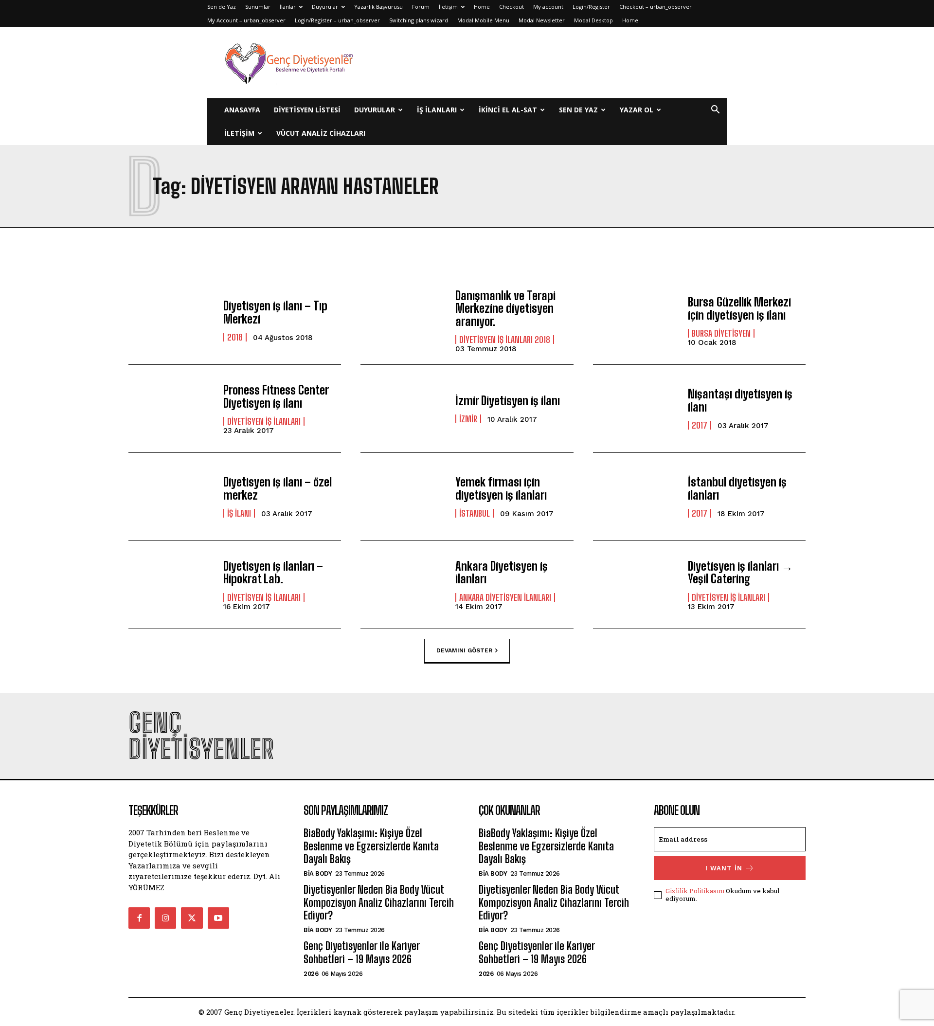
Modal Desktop (593, 20)
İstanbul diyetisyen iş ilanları (737, 488)
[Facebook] (139, 918)
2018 (235, 337)
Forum (421, 6)
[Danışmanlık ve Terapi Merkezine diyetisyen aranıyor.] (403, 321)
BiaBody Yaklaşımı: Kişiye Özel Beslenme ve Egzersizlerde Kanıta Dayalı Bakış (371, 846)
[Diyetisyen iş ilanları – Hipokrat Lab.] (171, 585)
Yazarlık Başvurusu (378, 6)
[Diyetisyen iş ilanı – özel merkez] (171, 497)
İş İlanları (437, 109)
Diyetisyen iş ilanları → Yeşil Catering (740, 572)
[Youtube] (218, 918)
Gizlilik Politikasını (694, 890)
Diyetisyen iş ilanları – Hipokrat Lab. (273, 572)
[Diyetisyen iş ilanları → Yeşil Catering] (635, 585)
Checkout (511, 6)
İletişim (448, 6)
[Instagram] (165, 918)
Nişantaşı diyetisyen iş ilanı (740, 400)
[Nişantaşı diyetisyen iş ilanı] (635, 409)
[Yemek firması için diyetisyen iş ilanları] (403, 497)
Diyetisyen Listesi (307, 109)
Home (482, 6)
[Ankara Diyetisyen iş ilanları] (403, 585)
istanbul (474, 513)
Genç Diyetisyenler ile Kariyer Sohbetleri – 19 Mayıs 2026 (361, 952)
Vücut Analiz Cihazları (320, 133)
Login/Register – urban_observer (337, 20)
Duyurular (325, 6)
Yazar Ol (636, 109)
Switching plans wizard (418, 20)
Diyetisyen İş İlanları (264, 421)
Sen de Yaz (221, 6)
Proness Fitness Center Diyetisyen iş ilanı (275, 396)
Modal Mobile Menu (483, 20)
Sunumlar (257, 6)
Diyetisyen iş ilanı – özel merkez (277, 488)
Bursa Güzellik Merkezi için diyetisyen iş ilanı (739, 308)
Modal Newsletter (542, 20)
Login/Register (591, 6)
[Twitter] (191, 918)
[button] (715, 110)
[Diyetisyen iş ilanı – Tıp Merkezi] (171, 321)
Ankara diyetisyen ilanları (505, 597)
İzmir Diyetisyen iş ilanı (507, 401)
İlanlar (288, 6)
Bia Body (318, 873)
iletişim (239, 133)
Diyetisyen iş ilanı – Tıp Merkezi (275, 312)
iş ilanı (239, 513)
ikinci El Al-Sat (508, 109)
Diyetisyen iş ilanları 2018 (504, 339)
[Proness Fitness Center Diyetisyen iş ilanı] (171, 409)
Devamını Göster (464, 650)
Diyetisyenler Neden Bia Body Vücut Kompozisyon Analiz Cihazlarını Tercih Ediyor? (379, 902)
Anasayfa (242, 109)
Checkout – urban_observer (655, 6)
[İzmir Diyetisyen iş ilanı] (403, 409)
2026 (311, 973)
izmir (468, 418)
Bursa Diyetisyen (721, 333)
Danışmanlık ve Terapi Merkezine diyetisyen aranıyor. (505, 308)
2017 (699, 425)
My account (548, 6)
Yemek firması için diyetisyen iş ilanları (501, 488)
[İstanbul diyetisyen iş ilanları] (635, 497)
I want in (723, 868)
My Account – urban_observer (246, 20)
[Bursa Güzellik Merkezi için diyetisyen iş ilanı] (635, 321)
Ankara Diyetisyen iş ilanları (501, 572)
